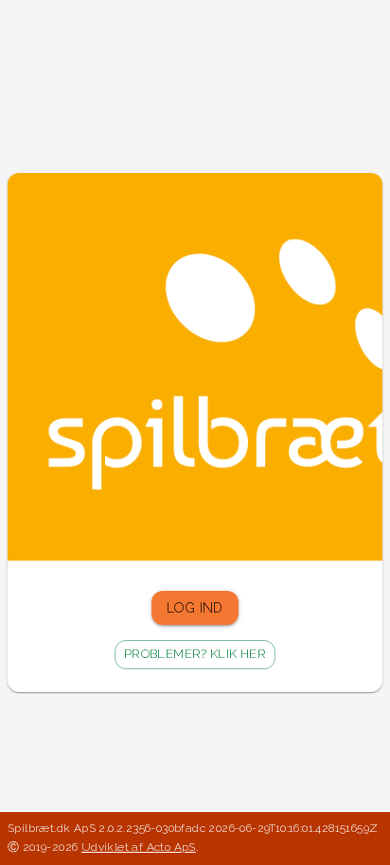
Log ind (195, 607)
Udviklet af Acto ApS (138, 847)
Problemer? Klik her (195, 654)
